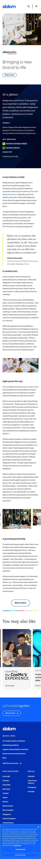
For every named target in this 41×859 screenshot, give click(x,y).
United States (8, 823)
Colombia (6, 785)
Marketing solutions (11, 745)
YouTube (31, 791)
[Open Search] (28, 6)
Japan (5, 797)
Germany (6, 789)
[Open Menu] (36, 6)
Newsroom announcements (14, 753)
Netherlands (8, 806)
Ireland (5, 793)
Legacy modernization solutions (15, 749)
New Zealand (8, 810)
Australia (6, 776)
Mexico (5, 802)
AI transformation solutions (14, 741)
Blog (4, 758)
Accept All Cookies (20, 855)
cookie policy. (17, 845)
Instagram (32, 787)
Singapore (7, 814)
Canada (6, 780)
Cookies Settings (20, 849)
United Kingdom (9, 818)
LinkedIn (31, 776)
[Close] (38, 827)
